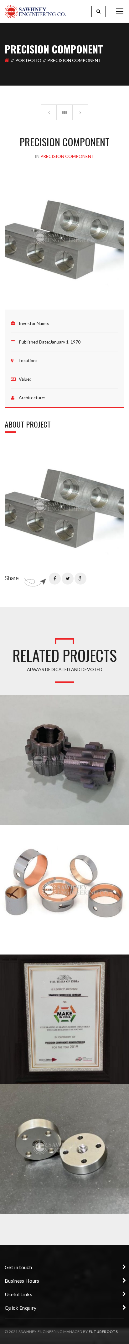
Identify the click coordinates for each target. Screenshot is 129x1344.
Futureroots (103, 1331)
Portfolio (28, 60)
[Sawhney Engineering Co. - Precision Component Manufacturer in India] (35, 11)
